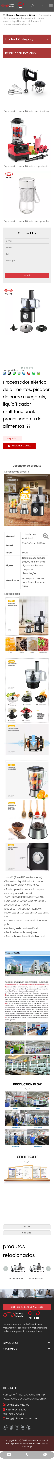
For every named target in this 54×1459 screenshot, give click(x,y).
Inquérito (12, 438)
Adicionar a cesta (21, 445)
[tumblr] (28, 1427)
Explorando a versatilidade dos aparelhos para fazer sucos (27, 221)
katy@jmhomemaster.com (21, 1418)
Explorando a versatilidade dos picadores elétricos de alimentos (27, 111)
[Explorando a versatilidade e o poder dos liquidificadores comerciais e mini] (27, 139)
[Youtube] (23, 1427)
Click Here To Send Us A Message (27, 1306)
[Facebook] (5, 1427)
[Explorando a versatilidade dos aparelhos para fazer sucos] (27, 194)
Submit (27, 275)
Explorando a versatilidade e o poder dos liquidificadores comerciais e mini (27, 166)
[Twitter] (17, 1427)
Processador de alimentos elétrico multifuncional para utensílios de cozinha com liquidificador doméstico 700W (17, 1278)
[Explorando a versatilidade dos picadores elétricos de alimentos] (27, 84)
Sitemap (27, 1446)
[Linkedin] (11, 1427)
